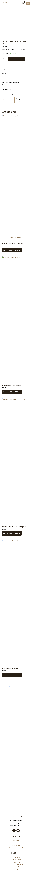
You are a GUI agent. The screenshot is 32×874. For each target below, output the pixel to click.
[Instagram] (14, 830)
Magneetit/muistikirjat (16, 848)
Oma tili (16, 869)
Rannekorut (16, 841)
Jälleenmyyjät (16, 862)
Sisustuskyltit (16, 845)
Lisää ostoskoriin (16, 59)
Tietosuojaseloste (16, 867)
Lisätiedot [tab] (5, 73)
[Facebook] (18, 830)
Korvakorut (16, 843)
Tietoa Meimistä (16, 860)
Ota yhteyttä (16, 857)
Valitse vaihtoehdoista (11, 250)
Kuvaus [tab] (4, 70)
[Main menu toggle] (28, 3)
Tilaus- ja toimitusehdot (16, 864)
